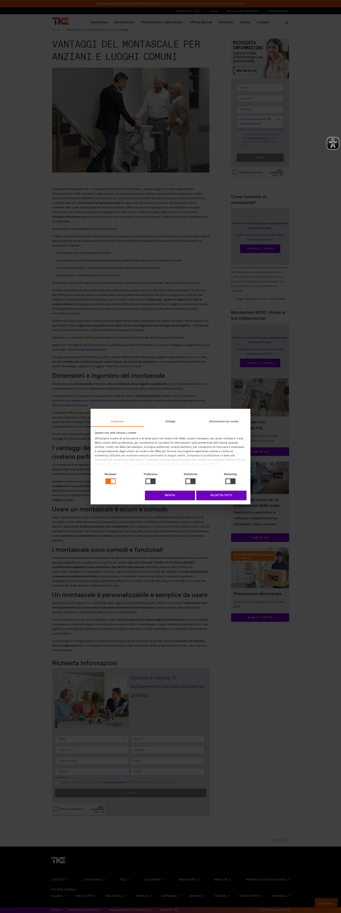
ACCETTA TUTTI (221, 495)
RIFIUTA (170, 495)
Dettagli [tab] (171, 421)
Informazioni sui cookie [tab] (224, 421)
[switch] (150, 481)
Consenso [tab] (117, 421)
